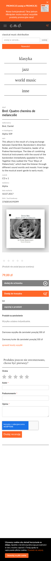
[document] (26, 549)
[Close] (47, 2)
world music (25, 80)
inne (25, 90)
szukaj (44, 40)
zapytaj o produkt (13, 307)
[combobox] (21, 40)
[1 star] (3, 377)
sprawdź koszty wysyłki (12, 345)
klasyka (25, 58)
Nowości (25, 46)
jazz (25, 69)
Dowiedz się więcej (35, 550)
